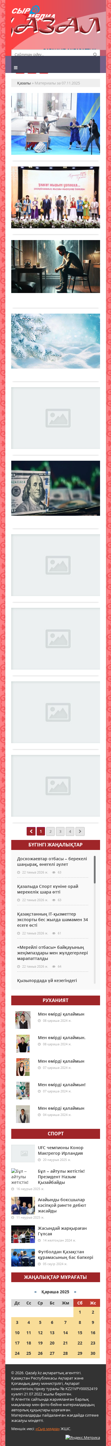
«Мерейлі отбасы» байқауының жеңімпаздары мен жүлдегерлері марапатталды (52, 952)
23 (93, 1343)
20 (52, 1343)
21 (65, 1343)
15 (80, 1332)
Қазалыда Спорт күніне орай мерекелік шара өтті (47, 889)
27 (52, 1353)
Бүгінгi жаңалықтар (55, 844)
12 (40, 1332)
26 (40, 1353)
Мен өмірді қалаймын (61, 1014)
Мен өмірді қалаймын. (62, 1037)
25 (28, 1353)
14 (65, 1332)
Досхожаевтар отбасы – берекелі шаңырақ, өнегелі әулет (52, 861)
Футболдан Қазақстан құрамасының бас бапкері (65, 1254)
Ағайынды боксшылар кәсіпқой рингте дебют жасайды (62, 1205)
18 (28, 1343)
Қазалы (55, 27)
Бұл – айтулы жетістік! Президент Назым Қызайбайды (61, 1176)
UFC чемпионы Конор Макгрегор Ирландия (60, 1150)
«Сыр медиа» (48, 1428)
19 (40, 1343)
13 (52, 1332)
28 (65, 1353)
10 (17, 1332)
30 (93, 1353)
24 (17, 1353)
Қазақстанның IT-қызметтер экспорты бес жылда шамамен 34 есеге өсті (52, 919)
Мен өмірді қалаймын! (62, 1084)
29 (80, 1353)
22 (80, 1343)
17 (17, 1343)
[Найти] (95, 54)
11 (28, 1332)
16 (93, 1332)
